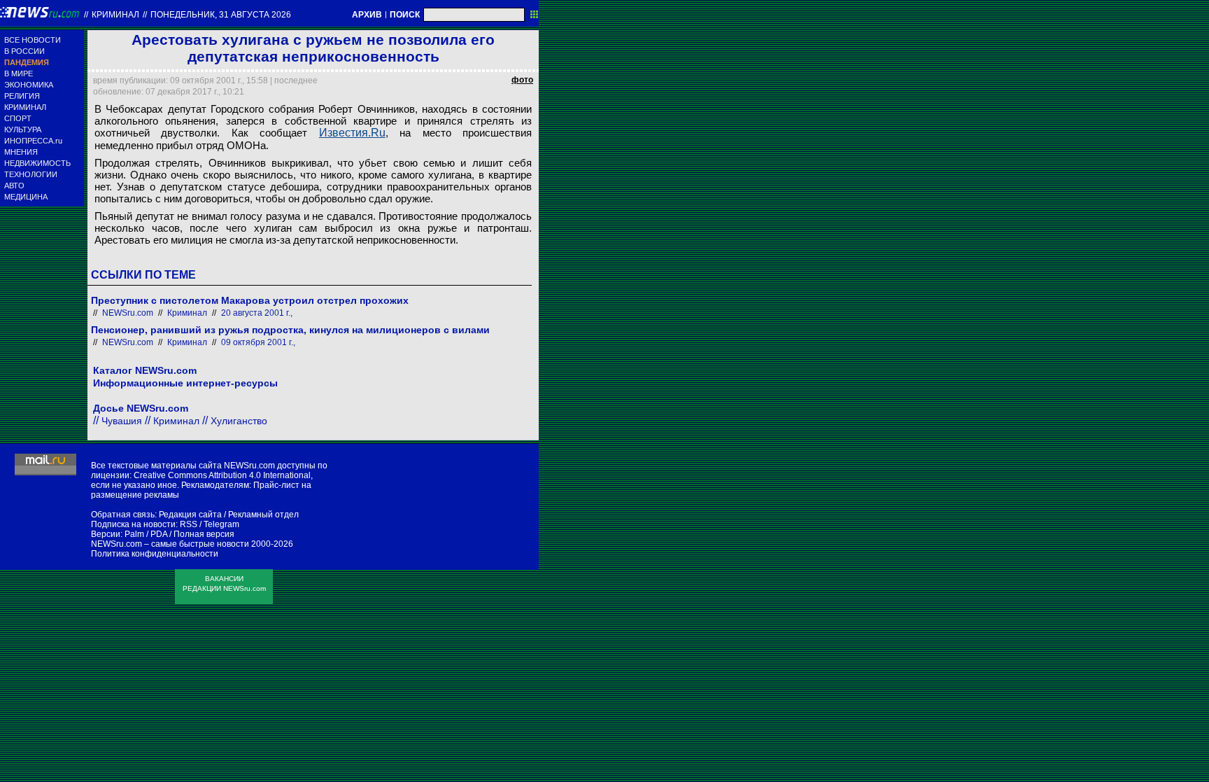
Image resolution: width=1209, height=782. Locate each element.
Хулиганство (239, 420)
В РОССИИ (24, 51)
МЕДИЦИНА (26, 197)
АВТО (14, 185)
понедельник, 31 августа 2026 (220, 15)
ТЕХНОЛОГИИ (30, 174)
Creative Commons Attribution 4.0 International (222, 475)
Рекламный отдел (263, 514)
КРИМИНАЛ (25, 107)
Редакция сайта (190, 514)
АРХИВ (367, 15)
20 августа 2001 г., (256, 313)
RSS (188, 524)
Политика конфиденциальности (154, 554)
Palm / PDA (146, 534)
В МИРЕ (18, 73)
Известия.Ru (352, 133)
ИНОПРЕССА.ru (33, 141)
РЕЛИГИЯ (22, 96)
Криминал (115, 15)
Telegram (221, 524)
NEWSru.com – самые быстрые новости (170, 544)
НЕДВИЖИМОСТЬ (37, 163)
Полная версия (204, 534)
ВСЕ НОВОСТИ (32, 40)
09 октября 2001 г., (258, 342)
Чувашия (121, 420)
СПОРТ (17, 118)
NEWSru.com (127, 313)
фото (522, 80)
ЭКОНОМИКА (28, 85)
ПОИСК (405, 15)
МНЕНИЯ (21, 152)
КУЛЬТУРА (22, 129)
